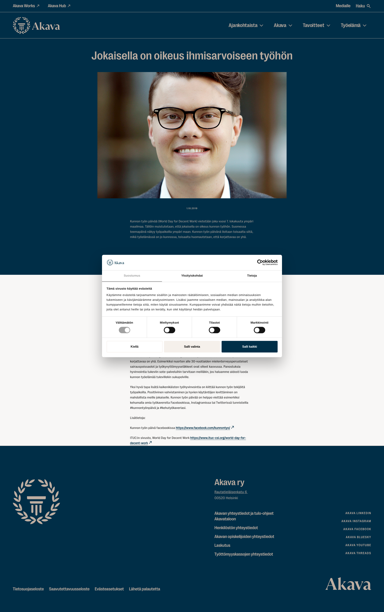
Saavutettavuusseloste (69, 589)
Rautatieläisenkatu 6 (231, 492)
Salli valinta (192, 346)
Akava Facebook (357, 529)
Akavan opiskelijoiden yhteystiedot (244, 536)
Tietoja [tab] (252, 275)
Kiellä (134, 346)
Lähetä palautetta (144, 589)
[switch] (169, 329)
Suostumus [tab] (132, 275)
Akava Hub (57, 5)
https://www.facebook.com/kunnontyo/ (203, 428)
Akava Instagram (356, 521)
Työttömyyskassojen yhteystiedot (243, 554)
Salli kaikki (249, 346)
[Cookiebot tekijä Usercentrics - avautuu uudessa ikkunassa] (260, 263)
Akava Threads (358, 553)
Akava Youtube (358, 545)
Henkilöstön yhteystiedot (236, 527)
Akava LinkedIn (358, 513)
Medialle (343, 5)
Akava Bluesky (358, 537)
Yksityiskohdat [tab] (192, 275)
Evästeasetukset (109, 589)
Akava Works (24, 5)
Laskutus (222, 545)
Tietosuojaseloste (28, 589)
